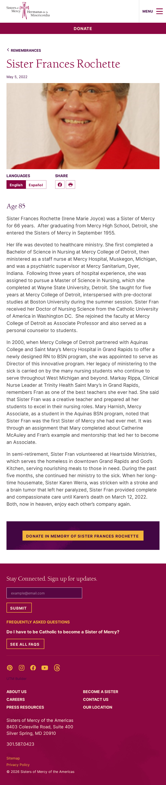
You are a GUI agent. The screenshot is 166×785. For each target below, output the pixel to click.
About (16, 691)
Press (25, 707)
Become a (101, 691)
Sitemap (13, 758)
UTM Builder (16, 678)
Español (36, 185)
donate (83, 28)
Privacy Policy (18, 765)
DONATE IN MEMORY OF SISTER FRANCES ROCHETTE (82, 536)
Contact (96, 699)
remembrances (26, 50)
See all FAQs (25, 644)
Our (98, 707)
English (16, 185)
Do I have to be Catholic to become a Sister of (63, 631)
